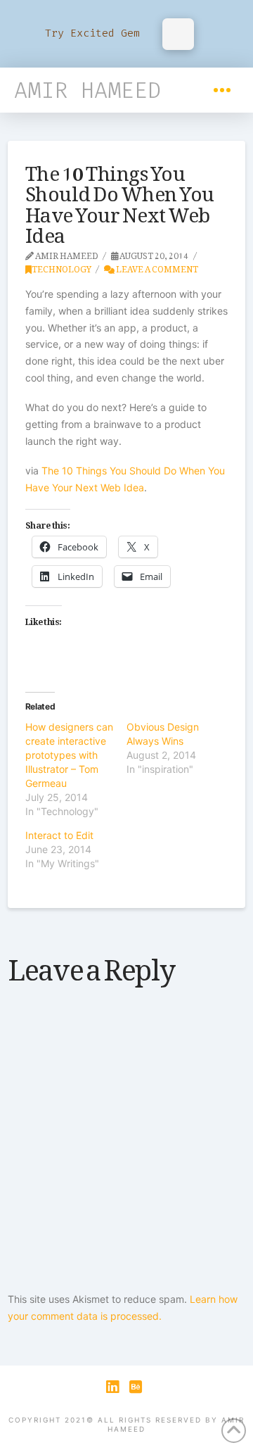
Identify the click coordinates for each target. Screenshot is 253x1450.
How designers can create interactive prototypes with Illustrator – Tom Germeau (69, 755)
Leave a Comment (156, 266)
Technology (61, 266)
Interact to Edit (59, 835)
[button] (222, 90)
